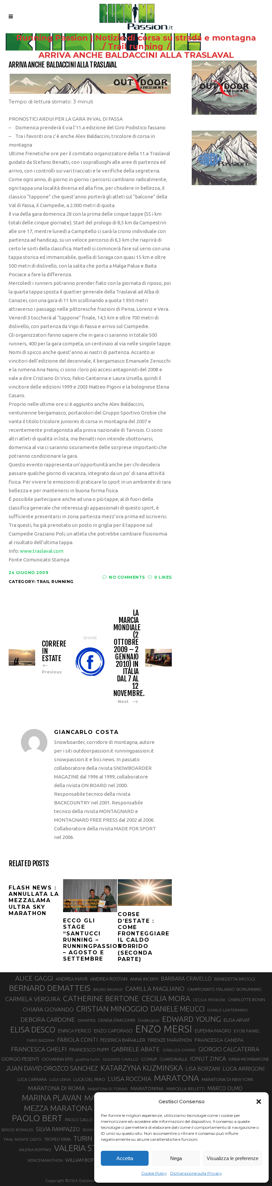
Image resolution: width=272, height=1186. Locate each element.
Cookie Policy (154, 1173)
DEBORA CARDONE (48, 1019)
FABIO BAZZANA (40, 1040)
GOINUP (149, 1059)
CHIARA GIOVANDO (48, 1009)
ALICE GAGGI (34, 978)
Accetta (124, 1158)
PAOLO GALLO (79, 1119)
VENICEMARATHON (45, 1160)
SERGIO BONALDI (17, 1129)
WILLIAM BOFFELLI (84, 1160)
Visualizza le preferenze (232, 1158)
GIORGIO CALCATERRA (228, 1049)
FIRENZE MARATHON (170, 1040)
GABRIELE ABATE (135, 1049)
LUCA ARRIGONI (244, 1068)
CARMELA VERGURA (32, 999)
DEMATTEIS (87, 1020)
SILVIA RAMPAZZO (58, 1129)
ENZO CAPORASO (113, 1030)
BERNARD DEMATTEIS (50, 988)
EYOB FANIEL (247, 1030)
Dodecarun (149, 1020)
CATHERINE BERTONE (101, 998)
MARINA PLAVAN (52, 1097)
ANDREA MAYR (72, 979)
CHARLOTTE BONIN (246, 999)
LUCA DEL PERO (89, 1079)
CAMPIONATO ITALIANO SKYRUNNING (224, 989)
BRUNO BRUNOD (108, 990)
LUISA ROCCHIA (129, 1078)
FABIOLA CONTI (77, 1039)
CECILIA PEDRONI (209, 1000)
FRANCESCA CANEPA (218, 1040)
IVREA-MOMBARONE (249, 1059)
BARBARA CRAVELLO (186, 979)
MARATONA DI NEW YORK (227, 1079)
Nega (176, 1158)
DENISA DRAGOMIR (116, 1020)
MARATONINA (147, 1088)
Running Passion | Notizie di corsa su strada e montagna (136, 38)
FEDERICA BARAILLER (122, 1040)
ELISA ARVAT (237, 1020)
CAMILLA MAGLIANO (154, 988)
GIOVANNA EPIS (57, 1059)
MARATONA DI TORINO (108, 1089)
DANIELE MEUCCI (178, 1009)
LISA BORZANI (202, 1069)
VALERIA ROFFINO (35, 1149)
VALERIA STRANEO (89, 1148)
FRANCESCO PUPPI (89, 1049)
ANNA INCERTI (144, 979)
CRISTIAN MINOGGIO (112, 1008)
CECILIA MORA (166, 998)
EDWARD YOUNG (191, 1018)
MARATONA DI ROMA (56, 1088)
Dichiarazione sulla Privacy (196, 1173)
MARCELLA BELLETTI (185, 1088)
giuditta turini (88, 1059)
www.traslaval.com (41, 551)
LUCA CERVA (60, 1080)
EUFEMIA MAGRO (213, 1030)
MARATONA (176, 1078)
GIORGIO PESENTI (20, 1059)
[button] (258, 1101)
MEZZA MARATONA (58, 1108)
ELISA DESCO (32, 1029)
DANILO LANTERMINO (227, 1010)
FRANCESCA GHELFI (39, 1049)
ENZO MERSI (163, 1029)
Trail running (135, 47)
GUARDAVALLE (173, 1059)
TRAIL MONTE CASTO (22, 1139)
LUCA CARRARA (32, 1079)
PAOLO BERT (37, 1118)
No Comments (127, 577)
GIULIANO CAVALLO (120, 1059)
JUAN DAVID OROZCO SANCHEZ (52, 1068)
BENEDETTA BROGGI (234, 979)
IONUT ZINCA (208, 1058)
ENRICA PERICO (74, 1030)
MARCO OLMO (224, 1088)
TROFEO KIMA (57, 1139)
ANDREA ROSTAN (108, 979)
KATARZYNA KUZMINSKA (142, 1068)
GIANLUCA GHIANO (179, 1050)
